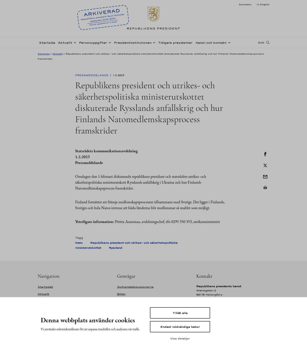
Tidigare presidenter (175, 43)
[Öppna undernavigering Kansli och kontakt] (228, 42)
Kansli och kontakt (211, 43)
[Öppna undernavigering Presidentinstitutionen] (153, 42)
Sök (261, 42)
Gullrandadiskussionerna (135, 287)
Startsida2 (45, 287)
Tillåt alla (180, 313)
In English (263, 4)
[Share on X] (265, 165)
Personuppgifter (93, 43)
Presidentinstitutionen (132, 43)
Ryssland (115, 248)
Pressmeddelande (92, 75)
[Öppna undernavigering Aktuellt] (74, 42)
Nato (79, 242)
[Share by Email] (265, 176)
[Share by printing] (265, 187)
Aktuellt (65, 43)
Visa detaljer (180, 338)
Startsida (47, 43)
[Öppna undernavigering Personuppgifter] (109, 42)
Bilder (121, 294)
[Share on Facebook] (265, 153)
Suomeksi (245, 4)
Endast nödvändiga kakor (180, 327)
